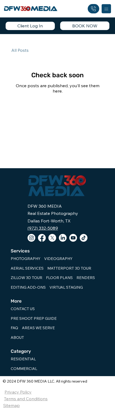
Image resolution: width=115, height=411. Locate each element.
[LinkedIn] (63, 238)
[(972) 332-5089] (93, 8)
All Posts (20, 50)
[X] (52, 238)
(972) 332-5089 (43, 228)
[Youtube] (73, 238)
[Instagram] (31, 238)
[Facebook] (42, 238)
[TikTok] (83, 238)
